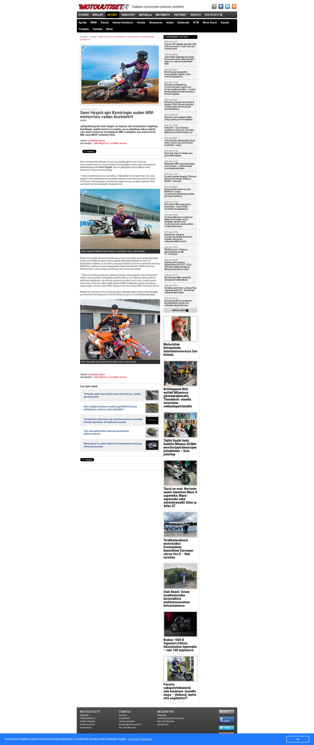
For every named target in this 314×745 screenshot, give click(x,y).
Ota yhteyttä (213, 14)
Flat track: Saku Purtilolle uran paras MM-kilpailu (178, 153)
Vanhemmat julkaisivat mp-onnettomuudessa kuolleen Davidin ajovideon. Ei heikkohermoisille (113, 420)
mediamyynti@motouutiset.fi (170, 718)
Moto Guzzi (210, 22)
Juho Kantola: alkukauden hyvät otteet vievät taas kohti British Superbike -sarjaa (179, 141)
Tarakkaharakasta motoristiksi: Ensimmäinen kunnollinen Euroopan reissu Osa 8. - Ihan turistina (178, 548)
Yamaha (97, 29)
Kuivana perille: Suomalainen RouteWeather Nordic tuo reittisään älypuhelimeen (178, 302)
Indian (170, 22)
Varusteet (128, 14)
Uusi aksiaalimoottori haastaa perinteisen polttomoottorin (106, 432)
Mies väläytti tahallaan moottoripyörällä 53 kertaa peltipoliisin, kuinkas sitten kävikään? (110, 408)
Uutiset (112, 14)
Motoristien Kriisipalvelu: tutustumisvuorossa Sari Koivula (180, 349)
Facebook (225, 721)
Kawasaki (183, 22)
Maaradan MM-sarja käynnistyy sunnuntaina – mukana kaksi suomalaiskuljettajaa (179, 165)
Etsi (225, 712)
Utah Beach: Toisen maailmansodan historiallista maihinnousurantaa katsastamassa (177, 599)
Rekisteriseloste (87, 724)
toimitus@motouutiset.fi (130, 724)
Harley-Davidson (123, 22)
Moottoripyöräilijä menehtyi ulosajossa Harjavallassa (177, 277)
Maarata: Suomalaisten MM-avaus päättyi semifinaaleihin (178, 117)
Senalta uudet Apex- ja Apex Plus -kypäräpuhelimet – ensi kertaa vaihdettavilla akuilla (180, 289)
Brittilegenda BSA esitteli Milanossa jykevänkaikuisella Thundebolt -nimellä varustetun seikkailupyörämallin (178, 397)
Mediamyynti (165, 711)
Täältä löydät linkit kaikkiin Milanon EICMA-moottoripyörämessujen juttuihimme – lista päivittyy (180, 447)
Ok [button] (297, 739)
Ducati (105, 22)
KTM (196, 22)
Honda (141, 22)
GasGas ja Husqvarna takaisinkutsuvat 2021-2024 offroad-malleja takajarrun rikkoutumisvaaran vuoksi (177, 265)
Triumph (83, 29)
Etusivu (83, 14)
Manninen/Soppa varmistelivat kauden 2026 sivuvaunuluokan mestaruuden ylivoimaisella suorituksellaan (179, 104)
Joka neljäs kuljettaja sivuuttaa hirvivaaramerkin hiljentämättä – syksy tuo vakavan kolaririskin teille (180, 59)
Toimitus (125, 711)
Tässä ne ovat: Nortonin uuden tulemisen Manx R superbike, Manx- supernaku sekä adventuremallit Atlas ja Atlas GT (180, 497)
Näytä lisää (180, 310)
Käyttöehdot (86, 727)
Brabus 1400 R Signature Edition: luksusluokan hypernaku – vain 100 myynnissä (180, 645)
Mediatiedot (162, 724)
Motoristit (163, 14)
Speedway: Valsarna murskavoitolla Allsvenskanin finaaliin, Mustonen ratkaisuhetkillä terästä (178, 237)
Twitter (226, 728)
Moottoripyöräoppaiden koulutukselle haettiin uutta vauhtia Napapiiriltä (177, 73)
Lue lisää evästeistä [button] (139, 739)
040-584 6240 (129, 727)
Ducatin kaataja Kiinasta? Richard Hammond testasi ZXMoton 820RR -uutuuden (180, 177)
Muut (109, 29)
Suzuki (225, 22)
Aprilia (82, 22)
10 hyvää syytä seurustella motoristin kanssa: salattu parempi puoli (112, 395)
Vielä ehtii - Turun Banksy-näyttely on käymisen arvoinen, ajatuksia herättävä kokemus (179, 129)
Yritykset (180, 14)
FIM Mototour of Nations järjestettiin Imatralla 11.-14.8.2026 (176, 250)
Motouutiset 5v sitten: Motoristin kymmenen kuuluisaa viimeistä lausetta (113, 445)
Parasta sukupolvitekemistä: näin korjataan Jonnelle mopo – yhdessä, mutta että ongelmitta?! (180, 691)
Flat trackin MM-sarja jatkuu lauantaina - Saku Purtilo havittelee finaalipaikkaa (177, 205)
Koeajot (98, 14)
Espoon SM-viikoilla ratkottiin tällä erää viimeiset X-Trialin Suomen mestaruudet (180, 45)
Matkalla (145, 14)
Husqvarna (155, 22)
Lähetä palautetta (127, 721)
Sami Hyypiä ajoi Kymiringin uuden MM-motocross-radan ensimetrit (117, 114)
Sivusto (196, 14)
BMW (93, 22)
